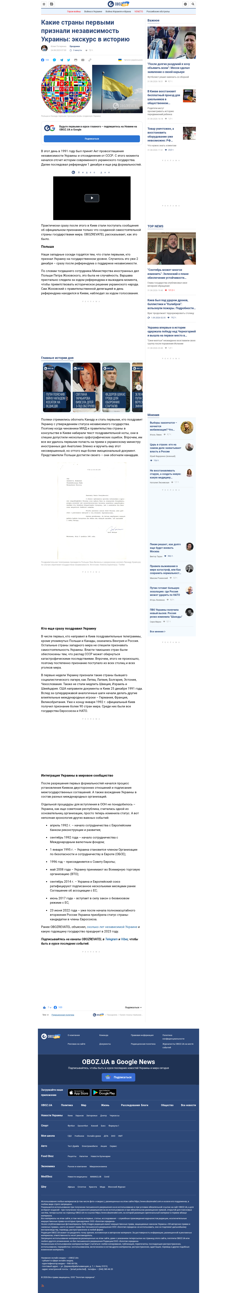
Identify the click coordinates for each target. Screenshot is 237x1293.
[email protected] (78, 1269)
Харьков (79, 1115)
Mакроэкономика (98, 1166)
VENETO (138, 11)
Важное (153, 20)
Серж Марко (155, 622)
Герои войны (74, 11)
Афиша (71, 1187)
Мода (102, 1187)
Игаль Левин (156, 435)
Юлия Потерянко (58, 46)
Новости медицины (77, 1176)
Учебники (79, 1136)
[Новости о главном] (98, 1015)
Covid (106, 1176)
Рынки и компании (77, 1166)
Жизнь (105, 1105)
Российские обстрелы (158, 11)
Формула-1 (114, 1126)
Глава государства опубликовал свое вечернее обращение (167, 284)
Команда (103, 1035)
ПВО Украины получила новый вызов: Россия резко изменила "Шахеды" (166, 613)
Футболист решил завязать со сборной (168, 77)
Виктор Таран (156, 556)
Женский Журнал (116, 1187)
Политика (67, 1105)
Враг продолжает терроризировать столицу (171, 313)
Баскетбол (83, 1126)
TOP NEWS (155, 226)
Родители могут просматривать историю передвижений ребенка (161, 111)
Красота (93, 1187)
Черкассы (114, 1115)
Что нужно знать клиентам (162, 145)
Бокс (103, 1126)
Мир (83, 1105)
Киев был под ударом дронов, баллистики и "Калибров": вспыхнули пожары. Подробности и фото (172, 304)
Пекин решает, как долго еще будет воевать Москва (165, 548)
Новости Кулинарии (100, 1156)
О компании (74, 1035)
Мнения (153, 415)
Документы (105, 1044)
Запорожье (91, 1115)
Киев (70, 1115)
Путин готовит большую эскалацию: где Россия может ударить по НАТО (165, 591)
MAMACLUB (95, 1176)
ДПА (106, 1136)
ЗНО (113, 1136)
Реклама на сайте (76, 1044)
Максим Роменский (159, 578)
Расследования (130, 1105)
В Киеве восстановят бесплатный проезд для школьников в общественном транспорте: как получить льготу (164, 97)
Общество (167, 1105)
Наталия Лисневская (159, 482)
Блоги (144, 1105)
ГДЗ (70, 1136)
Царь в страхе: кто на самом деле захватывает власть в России (165, 448)
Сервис (113, 1146)
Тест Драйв (73, 1146)
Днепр (103, 1115)
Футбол (71, 1126)
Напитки (83, 1156)
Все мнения (156, 631)
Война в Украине (93, 11)
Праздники (75, 46)
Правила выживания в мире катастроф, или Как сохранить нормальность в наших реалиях (165, 570)
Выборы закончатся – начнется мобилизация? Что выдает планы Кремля (163, 426)
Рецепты (72, 1156)
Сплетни (82, 1187)
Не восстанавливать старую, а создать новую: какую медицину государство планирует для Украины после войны (166, 474)
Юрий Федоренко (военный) (162, 456)
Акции (104, 1146)
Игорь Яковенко (157, 600)
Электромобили (90, 1146)
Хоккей (94, 1126)
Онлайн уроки (94, 1136)
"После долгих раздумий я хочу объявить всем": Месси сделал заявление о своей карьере (169, 68)
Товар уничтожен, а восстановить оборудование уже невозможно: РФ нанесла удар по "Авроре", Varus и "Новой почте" (161, 134)
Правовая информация (142, 1035)
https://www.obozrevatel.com (147, 1201)
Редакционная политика (63, 1015)
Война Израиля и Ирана (118, 11)
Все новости (188, 1105)
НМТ (120, 1136)
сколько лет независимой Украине (112, 927)
